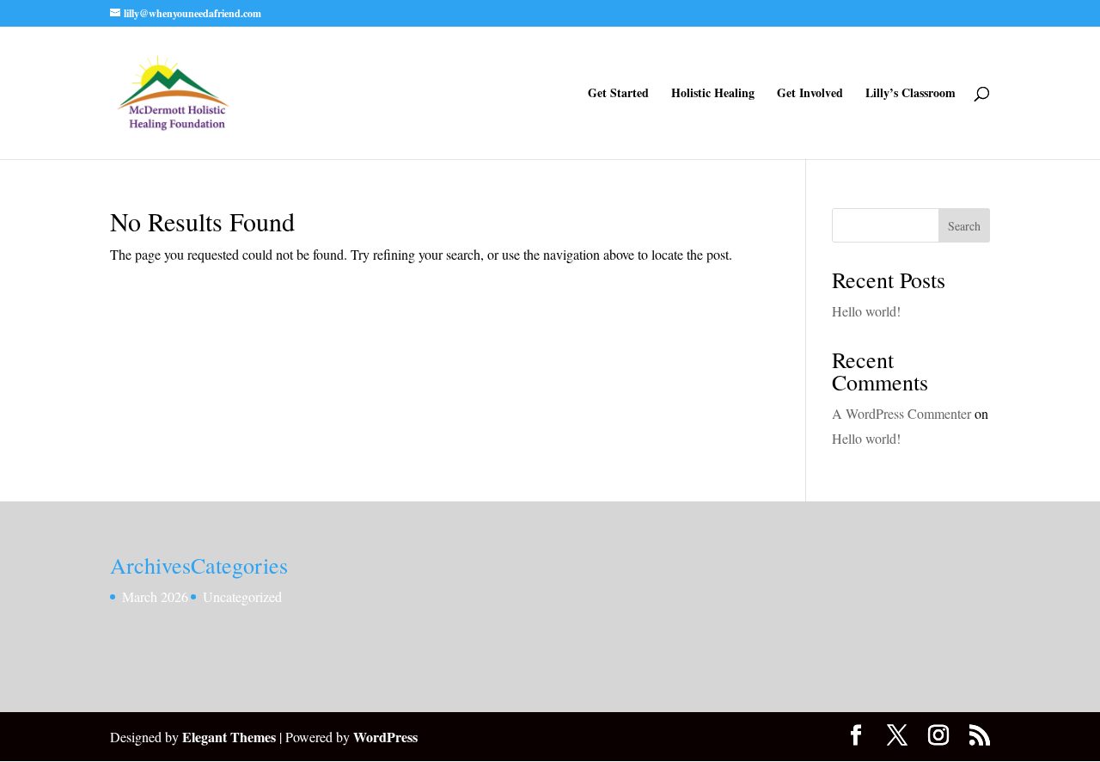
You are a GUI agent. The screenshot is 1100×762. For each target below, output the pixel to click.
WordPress (385, 737)
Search (964, 226)
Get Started (618, 94)
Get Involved (810, 94)
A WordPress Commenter (901, 413)
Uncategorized (242, 596)
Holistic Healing (713, 94)
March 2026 (155, 596)
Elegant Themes (229, 737)
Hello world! (866, 311)
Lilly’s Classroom (910, 94)
